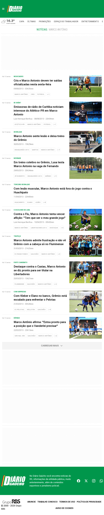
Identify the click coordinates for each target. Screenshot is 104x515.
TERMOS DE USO (67, 502)
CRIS (32, 94)
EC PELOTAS (19, 309)
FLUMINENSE (19, 284)
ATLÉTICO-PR (20, 124)
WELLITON (31, 309)
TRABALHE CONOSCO (47, 502)
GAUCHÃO (35, 254)
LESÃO (37, 202)
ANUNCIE (31, 502)
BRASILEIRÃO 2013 (22, 150)
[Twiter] (86, 480)
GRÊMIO (48, 176)
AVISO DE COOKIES (64, 508)
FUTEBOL (40, 94)
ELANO (29, 202)
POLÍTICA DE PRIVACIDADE (89, 502)
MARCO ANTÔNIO (21, 94)
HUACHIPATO (19, 202)
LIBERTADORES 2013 (39, 228)
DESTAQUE (54, 228)
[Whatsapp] (101, 480)
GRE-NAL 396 (20, 336)
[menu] (3, 8)
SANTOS (35, 150)
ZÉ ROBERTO (20, 176)
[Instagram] (93, 480)
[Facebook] (78, 480)
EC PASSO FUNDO (21, 254)
